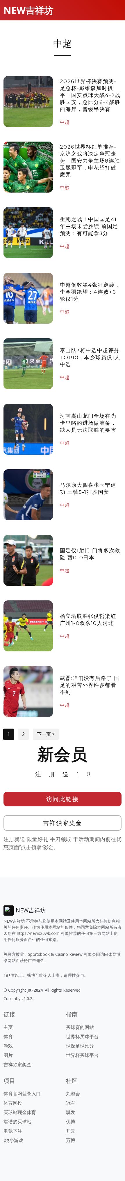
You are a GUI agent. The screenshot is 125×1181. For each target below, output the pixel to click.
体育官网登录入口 (22, 1093)
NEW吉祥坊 (28, 10)
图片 (8, 1055)
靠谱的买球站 (17, 1121)
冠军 (70, 1103)
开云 (70, 1131)
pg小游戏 (13, 1140)
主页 (8, 1027)
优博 (70, 1121)
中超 (64, 122)
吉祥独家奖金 (62, 823)
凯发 (70, 1112)
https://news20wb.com (38, 933)
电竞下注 (12, 1131)
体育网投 (12, 1103)
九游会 (73, 1093)
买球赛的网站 (80, 1027)
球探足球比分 (80, 1046)
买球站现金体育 (19, 1112)
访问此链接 (62, 799)
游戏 (8, 1046)
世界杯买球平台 (82, 1036)
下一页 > (46, 734)
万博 (70, 1140)
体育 (8, 1036)
